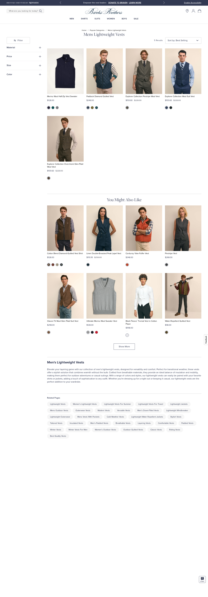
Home (84, 30)
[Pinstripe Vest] (183, 228)
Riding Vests (174, 430)
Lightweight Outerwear (60, 417)
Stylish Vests (175, 417)
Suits (97, 19)
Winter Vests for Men (77, 430)
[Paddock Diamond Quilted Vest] (104, 71)
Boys (124, 19)
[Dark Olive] (166, 332)
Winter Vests (55, 430)
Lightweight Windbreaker (177, 410)
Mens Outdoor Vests (59, 410)
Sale (136, 19)
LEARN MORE (135, 3)
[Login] (193, 11)
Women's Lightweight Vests (85, 404)
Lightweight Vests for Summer (117, 404)
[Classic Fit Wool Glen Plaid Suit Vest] (65, 296)
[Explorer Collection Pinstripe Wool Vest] (144, 71)
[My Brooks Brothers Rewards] (22, 3)
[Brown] (48, 264)
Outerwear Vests (83, 410)
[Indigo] (166, 264)
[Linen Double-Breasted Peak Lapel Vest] (104, 228)
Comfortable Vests (166, 423)
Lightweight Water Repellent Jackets (147, 417)
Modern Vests (104, 410)
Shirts (84, 19)
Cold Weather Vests (115, 417)
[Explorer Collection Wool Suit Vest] (183, 71)
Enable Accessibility (192, 3)
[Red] (127, 264)
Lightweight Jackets (179, 404)
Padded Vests (187, 423)
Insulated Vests (76, 423)
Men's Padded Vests (99, 423)
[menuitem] (71, 19)
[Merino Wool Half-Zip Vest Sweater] (65, 71)
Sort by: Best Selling (177, 40)
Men (72, 19)
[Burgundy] (52, 264)
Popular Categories (97, 30)
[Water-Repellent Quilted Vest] (183, 296)
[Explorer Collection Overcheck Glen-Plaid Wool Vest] (65, 139)
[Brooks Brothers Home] (104, 11)
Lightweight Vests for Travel (150, 404)
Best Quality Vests (58, 436)
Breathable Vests (123, 423)
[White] (127, 335)
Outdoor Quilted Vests (133, 430)
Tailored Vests (56, 423)
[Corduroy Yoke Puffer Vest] (144, 228)
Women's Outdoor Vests (105, 430)
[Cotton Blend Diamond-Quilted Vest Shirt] (65, 228)
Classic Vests (156, 430)
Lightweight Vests (58, 404)
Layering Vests (144, 423)
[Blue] (96, 107)
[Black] (170, 107)
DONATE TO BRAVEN (117, 3)
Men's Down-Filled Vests (148, 410)
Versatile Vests (123, 410)
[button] (199, 11)
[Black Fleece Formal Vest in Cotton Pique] (144, 296)
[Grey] (57, 107)
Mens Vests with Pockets (88, 417)
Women (111, 19)
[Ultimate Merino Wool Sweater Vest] (104, 296)
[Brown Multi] (48, 178)
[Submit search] (40, 11)
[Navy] (48, 107)
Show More (124, 346)
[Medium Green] (52, 107)
